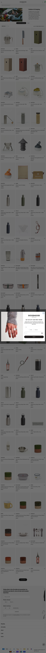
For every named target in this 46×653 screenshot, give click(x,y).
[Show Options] (42, 333)
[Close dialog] (43, 313)
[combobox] (33, 333)
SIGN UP (34, 336)
